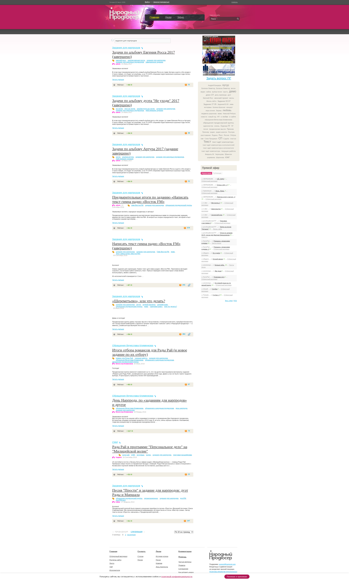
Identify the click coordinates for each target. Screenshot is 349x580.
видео (203, 92)
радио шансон (221, 132)
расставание (206, 135)
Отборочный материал (209, 181)
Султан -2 (216, 295)
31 (189, 85)
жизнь (231, 98)
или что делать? (170, 307)
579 (188, 228)
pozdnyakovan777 (209, 221)
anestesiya (207, 265)
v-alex (205, 203)
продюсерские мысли (217, 129)
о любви (224, 117)
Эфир (180, 17)
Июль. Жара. (220, 191)
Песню (140, 560)
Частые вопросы (184, 562)
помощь (234, 2)
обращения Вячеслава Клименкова (129, 360)
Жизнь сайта (211, 101)
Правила (181, 565)
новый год (212, 117)
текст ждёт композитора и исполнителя (218, 148)
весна (233, 88)
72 (189, 431)
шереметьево (162, 305)
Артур (225, 85)
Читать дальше (118, 80)
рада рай (125, 455)
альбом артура (128, 157)
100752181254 (208, 179)
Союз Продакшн (211, 139)
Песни (158, 560)
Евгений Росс (208, 98)
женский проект (221, 98)
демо (173, 252)
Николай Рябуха (229, 114)
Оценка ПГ (225, 126)
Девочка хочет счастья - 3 (226, 197)
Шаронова (220, 157)
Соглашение (183, 569)
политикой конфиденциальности (176, 576)
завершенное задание (154, 62)
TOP (111, 567)
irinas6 (205, 289)
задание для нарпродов (145, 252)
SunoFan (206, 241)
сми (202, 139)
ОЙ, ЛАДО (220, 179)
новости (204, 117)
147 (188, 521)
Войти (147, 2)
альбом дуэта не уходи (146, 109)
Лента (111, 563)
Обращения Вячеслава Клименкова (132, 345)
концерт (229, 107)
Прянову (205, 132)
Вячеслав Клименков (124, 364)
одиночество (208, 126)
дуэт (229, 95)
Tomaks (206, 295)
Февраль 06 (209, 154)
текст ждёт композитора (222, 142)
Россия (226, 135)
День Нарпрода (162, 567)
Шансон (228, 154)
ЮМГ (227, 157)
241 (183, 285)
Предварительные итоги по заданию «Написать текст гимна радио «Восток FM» (150, 199)
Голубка (214, 289)
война (208, 92)
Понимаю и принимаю (237, 577)
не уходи (119, 109)
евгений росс (121, 60)
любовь (227, 110)
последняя (131, 535)
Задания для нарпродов (126, 47)
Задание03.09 (223, 104)
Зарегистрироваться (161, 2)
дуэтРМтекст (121, 500)
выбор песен (217, 92)
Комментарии (185, 551)
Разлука (231, 132)
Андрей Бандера (214, 85)
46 (189, 133)
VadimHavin (207, 191)
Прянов (230, 129)
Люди (168, 17)
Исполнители (114, 570)
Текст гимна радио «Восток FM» (128, 254)
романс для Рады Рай (124, 358)
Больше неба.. (220, 265)
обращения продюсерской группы (179, 205)
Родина (215, 135)
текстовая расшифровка (182, 455)
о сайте (232, 117)
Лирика (219, 111)
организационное (151, 498)
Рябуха (233, 135)
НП (218, 117)
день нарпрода (181, 408)
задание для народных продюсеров (130, 62)
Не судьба (216, 253)
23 (189, 474)
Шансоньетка (216, 209)
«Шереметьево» (156, 307)
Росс (221, 135)
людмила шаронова (209, 114)
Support (119, 457)
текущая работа (141, 358)
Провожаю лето (219, 277)
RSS (235, 301)
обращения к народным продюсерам (159, 360)
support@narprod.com (227, 564)
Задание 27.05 (209, 104)
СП (220, 138)
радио (148, 455)
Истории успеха (162, 556)
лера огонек (210, 111)
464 (183, 334)
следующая (136, 531)
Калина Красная (219, 107)
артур (118, 157)
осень (216, 126)
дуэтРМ (183, 498)
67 (189, 384)
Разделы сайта (115, 560)
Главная (154, 17)
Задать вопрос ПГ (218, 78)
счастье (233, 139)
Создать (142, 551)
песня (205, 129)
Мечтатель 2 (215, 203)
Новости (204, 237)
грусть (225, 92)
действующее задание (154, 110)
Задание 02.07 (224, 101)
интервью (140, 455)
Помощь (182, 557)
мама (220, 114)
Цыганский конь (216, 215)
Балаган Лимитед (208, 88)
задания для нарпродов (156, 60)
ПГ (232, 126)
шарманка (211, 157)
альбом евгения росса (136, 60)
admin (118, 64)
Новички (159, 563)
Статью (140, 556)
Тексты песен (216, 243)
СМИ (115, 442)
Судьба (226, 139)
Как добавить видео (186, 572)
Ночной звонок (218, 259)
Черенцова (219, 154)
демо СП (210, 95)
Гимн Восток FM (163, 252)
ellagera (206, 253)
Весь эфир (229, 301)
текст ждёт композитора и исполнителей (218, 145)
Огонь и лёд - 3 (222, 185)
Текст (207, 141)
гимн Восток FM (137, 205)
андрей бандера (149, 305)
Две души (218, 271)
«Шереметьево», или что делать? (138, 301)
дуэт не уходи (129, 109)
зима (231, 104)
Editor (118, 502)
